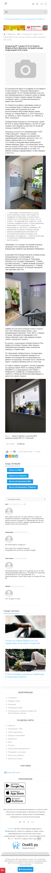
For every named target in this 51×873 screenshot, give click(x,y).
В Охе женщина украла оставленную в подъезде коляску (24, 675)
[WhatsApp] (13, 456)
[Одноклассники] (10, 456)
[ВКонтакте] (6, 456)
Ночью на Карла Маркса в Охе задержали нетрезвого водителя (22, 642)
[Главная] (4, 34)
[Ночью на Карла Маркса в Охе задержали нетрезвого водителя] (25, 626)
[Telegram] (16, 456)
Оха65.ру (10, 829)
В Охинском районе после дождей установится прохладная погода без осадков (26, 19)
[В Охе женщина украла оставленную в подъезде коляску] (25, 660)
